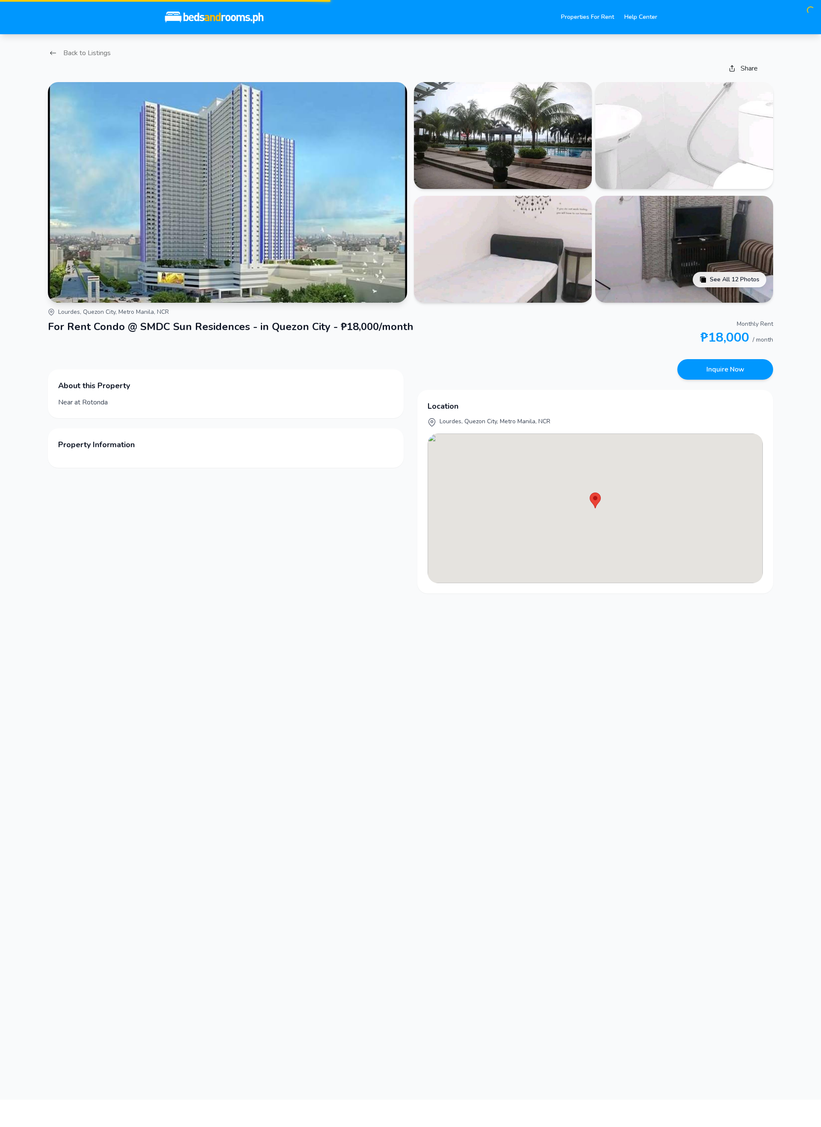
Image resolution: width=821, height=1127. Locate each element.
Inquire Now (725, 369)
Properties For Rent (587, 17)
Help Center (640, 17)
